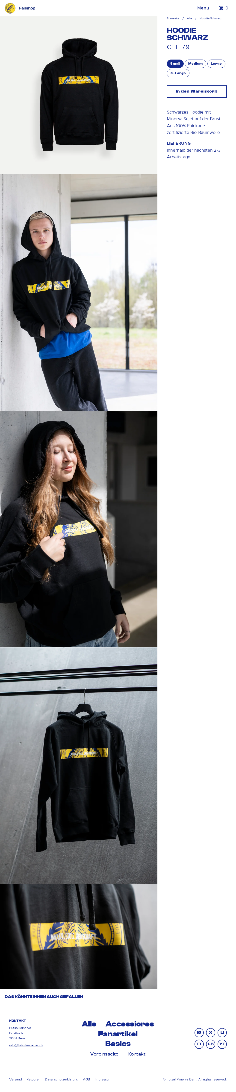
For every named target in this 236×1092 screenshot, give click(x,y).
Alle (189, 18)
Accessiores (130, 1024)
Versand (15, 1079)
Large (216, 63)
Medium (195, 63)
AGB (86, 1079)
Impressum (103, 1079)
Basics (118, 1044)
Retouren (33, 1079)
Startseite (173, 18)
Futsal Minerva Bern (181, 1079)
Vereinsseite (104, 1054)
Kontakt (136, 1054)
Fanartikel (118, 1034)
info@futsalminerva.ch (26, 1045)
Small (175, 63)
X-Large (178, 73)
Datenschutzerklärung (61, 1079)
